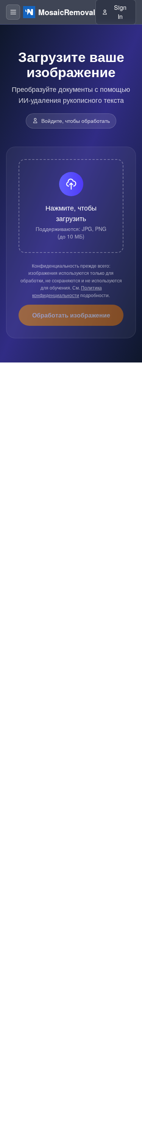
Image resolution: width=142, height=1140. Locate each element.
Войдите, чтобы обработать (75, 120)
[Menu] (13, 12)
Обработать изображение (71, 315)
